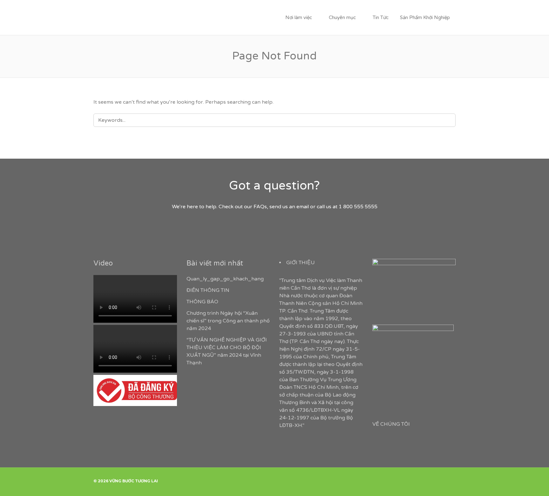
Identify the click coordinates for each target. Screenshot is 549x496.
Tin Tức (381, 17)
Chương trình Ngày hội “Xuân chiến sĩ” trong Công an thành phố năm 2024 (228, 321)
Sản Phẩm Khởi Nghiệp (425, 17)
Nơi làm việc (298, 17)
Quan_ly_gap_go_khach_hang (225, 279)
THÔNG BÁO (202, 302)
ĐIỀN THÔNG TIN (207, 290)
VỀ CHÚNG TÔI (391, 424)
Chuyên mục (342, 17)
